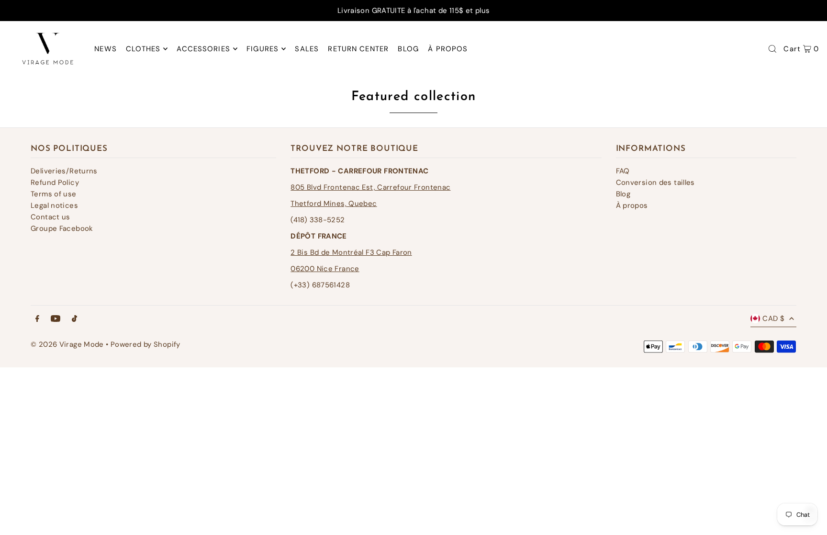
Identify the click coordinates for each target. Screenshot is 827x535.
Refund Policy (55, 182)
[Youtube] (55, 319)
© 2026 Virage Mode (67, 344)
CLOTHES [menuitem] (143, 49)
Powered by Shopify (145, 344)
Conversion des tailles (655, 182)
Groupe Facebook (62, 228)
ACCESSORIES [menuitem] (203, 49)
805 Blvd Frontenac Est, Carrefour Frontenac (370, 187)
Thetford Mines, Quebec (334, 203)
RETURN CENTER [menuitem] (358, 49)
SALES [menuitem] (307, 49)
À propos (632, 205)
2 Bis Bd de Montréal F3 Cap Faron (351, 252)
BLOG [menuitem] (408, 49)
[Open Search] (772, 49)
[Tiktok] (74, 319)
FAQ (623, 171)
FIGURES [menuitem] (262, 49)
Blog (623, 194)
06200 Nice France (325, 268)
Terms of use (54, 194)
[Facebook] (37, 319)
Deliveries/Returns (64, 171)
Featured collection (413, 97)
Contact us (50, 217)
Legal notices (54, 205)
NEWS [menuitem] (105, 49)
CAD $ (773, 318)
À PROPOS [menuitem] (448, 49)
